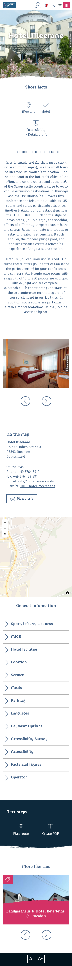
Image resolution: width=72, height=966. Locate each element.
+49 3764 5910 (28, 471)
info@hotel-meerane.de (36, 481)
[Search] (53, 5)
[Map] (36, 557)
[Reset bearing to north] (5, 534)
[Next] (46, 401)
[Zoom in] (5, 522)
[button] (21, 498)
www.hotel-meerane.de (37, 486)
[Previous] (25, 401)
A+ (40, 958)
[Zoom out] (5, 528)
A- (31, 958)
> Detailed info (36, 134)
